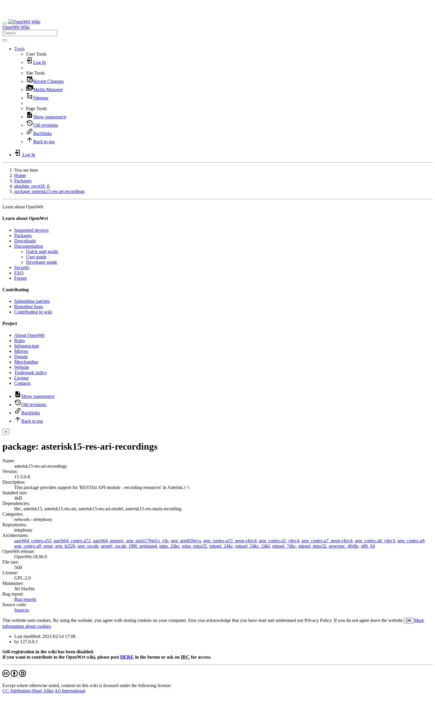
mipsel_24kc (221, 546)
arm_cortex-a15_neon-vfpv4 (230, 540)
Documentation (28, 246)
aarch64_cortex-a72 (72, 540)
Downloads (25, 240)
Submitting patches (32, 301)
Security (22, 267)
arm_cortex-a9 (410, 540)
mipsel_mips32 (312, 546)
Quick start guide (42, 251)
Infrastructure (26, 345)
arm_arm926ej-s (186, 540)
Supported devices (31, 230)
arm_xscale (88, 546)
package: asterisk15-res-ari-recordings (49, 191)
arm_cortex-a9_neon (33, 546)
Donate (21, 356)
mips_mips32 (194, 546)
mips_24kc (169, 546)
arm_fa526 (65, 546)
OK (409, 620)
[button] (19, 48)
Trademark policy (30, 372)
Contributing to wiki (33, 311)
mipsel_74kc (284, 546)
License (21, 377)
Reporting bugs (28, 306)
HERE (127, 657)
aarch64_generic (108, 540)
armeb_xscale (113, 546)
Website (21, 367)
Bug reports (25, 599)
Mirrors (21, 351)
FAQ (19, 272)
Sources (21, 609)
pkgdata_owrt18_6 (31, 186)
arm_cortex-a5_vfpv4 (279, 540)
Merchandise (26, 361)
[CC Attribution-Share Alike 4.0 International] (14, 675)
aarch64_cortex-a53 (32, 540)
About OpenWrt (29, 335)
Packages (23, 180)
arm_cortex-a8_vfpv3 (375, 540)
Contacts (22, 383)
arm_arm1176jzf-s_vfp (147, 540)
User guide (36, 256)
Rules (19, 340)
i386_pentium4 (143, 546)
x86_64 (368, 546)
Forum (20, 278)
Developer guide (41, 262)
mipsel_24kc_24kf (252, 546)
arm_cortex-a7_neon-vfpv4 (327, 540)
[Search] (4, 40)
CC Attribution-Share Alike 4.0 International (43, 690)
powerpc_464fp (343, 546)
